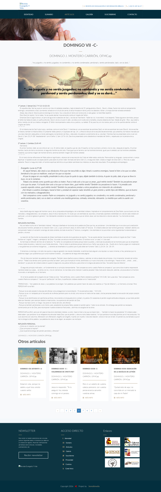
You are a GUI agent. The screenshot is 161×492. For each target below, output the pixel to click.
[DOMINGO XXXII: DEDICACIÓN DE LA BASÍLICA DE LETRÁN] (126, 356)
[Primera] (58, 411)
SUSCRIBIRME (110, 14)
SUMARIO (49, 14)
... (62, 410)
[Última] (100, 411)
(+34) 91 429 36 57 (135, 6)
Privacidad (69, 460)
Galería (68, 451)
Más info (26, 394)
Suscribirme (69, 455)
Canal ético (69, 468)
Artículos (69, 447)
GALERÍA (89, 14)
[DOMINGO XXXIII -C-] (94, 356)
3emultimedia (93, 486)
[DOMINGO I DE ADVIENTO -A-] (32, 356)
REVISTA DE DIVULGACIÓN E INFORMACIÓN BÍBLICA (105, 6)
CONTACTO (132, 14)
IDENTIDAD (28, 14)
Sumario (68, 443)
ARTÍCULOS (69, 14)
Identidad (67, 438)
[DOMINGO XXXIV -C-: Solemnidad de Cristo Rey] (63, 356)
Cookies (68, 464)
